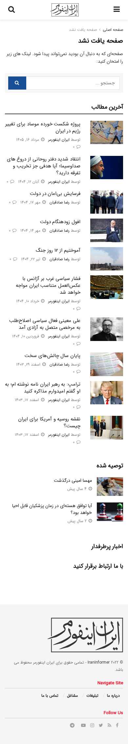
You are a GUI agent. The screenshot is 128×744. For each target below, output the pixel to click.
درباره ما (113, 695)
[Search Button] (17, 83)
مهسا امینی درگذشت (73, 480)
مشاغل (72, 695)
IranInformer (99, 662)
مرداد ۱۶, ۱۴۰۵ (28, 140)
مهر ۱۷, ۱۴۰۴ (31, 202)
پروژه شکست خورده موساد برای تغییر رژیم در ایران (42, 127)
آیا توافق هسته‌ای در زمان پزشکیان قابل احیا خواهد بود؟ (52, 509)
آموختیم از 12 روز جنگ (58, 250)
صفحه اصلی (113, 30)
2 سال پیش (78, 521)
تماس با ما (49, 695)
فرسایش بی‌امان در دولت (55, 194)
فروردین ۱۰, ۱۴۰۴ (26, 336)
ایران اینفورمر (59, 140)
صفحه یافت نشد (83, 30)
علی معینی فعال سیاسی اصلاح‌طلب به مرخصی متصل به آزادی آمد (44, 324)
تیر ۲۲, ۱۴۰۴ (31, 259)
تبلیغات (92, 695)
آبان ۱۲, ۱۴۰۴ (29, 182)
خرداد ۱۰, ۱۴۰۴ (28, 301)
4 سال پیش (77, 489)
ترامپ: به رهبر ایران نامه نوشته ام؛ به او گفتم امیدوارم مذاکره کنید (42, 387)
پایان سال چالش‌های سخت (52, 356)
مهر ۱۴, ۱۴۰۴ (31, 230)
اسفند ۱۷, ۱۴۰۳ (27, 400)
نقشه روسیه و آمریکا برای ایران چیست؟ (49, 422)
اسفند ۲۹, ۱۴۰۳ (29, 364)
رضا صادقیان (60, 202)
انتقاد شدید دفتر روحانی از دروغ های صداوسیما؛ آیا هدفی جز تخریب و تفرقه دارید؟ (43, 166)
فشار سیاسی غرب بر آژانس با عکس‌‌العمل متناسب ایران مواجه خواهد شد (48, 285)
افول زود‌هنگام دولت (60, 222)
